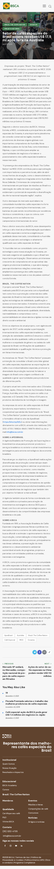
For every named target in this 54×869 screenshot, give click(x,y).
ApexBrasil (8, 635)
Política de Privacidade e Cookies (22, 858)
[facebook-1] (5, 845)
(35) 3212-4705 (10, 831)
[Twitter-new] (34, 652)
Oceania (31, 640)
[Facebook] (39, 652)
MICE (21, 640)
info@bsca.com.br (15, 432)
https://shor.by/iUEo (12, 422)
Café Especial (9, 640)
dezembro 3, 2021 (12, 696)
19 (7, 693)
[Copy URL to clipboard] (49, 652)
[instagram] (10, 845)
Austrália (20, 635)
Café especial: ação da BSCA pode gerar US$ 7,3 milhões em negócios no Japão (26, 713)
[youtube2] (16, 845)
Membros (8, 800)
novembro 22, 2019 (13, 707)
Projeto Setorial (12, 29)
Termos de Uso (22, 857)
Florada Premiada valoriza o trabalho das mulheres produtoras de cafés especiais (27, 702)
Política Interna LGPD (34, 860)
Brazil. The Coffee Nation (37, 635)
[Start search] (50, 6)
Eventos (33, 25)
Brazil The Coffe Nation (15, 25)
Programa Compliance (24, 862)
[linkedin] (21, 845)
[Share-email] (44, 652)
